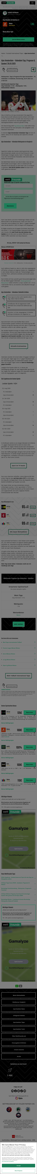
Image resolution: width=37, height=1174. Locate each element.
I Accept (18, 1165)
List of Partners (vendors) (8, 1161)
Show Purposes (18, 1170)
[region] (18, 1158)
